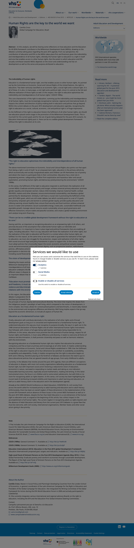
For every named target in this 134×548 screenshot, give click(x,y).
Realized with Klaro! (94, 299)
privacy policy (41, 261)
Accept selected (66, 292)
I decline (37, 292)
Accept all (95, 292)
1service (42, 268)
